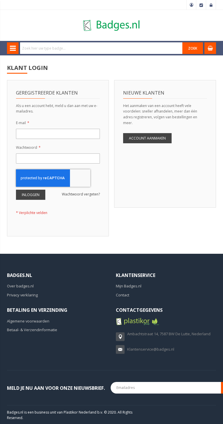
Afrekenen (201, 5)
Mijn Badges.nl (128, 286)
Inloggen (211, 5)
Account (191, 5)
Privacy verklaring (22, 295)
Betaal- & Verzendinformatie (32, 329)
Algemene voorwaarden (28, 321)
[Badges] (111, 20)
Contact (122, 295)
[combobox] (101, 48)
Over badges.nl (20, 286)
